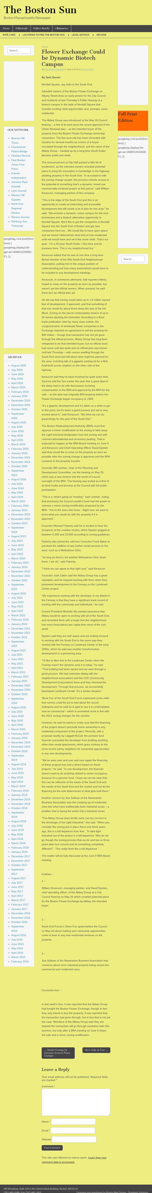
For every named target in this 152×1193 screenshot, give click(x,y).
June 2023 (17, 545)
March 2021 (18, 672)
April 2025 (17, 440)
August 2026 (18, 365)
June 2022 (17, 602)
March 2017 (18, 900)
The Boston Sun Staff (54, 69)
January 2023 (19, 567)
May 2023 (17, 549)
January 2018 (19, 851)
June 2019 (17, 773)
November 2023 (20, 518)
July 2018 (17, 825)
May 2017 (17, 891)
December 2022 (20, 571)
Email (46, 1130)
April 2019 (17, 781)
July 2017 (17, 882)
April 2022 (17, 610)
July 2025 (17, 426)
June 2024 (17, 488)
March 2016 (18, 957)
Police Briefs (41, 28)
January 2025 (19, 453)
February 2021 (20, 676)
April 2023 (17, 553)
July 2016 (17, 939)
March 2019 (18, 786)
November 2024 (20, 461)
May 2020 (17, 720)
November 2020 (20, 689)
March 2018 (18, 843)
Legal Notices (80, 35)
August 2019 (18, 764)
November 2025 (20, 404)
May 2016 (17, 948)
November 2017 (20, 860)
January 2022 (19, 624)
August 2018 (18, 821)
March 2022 (18, 615)
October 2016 (19, 921)
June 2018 (17, 829)
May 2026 (17, 378)
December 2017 (20, 856)
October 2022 (19, 580)
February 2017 (20, 904)
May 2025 (17, 435)
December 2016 (20, 913)
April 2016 (17, 952)
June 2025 (17, 431)
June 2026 (17, 374)
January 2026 (19, 396)
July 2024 (17, 483)
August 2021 (18, 650)
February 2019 (20, 790)
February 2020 (20, 733)
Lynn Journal (18, 190)
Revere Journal (20, 217)
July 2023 (17, 540)
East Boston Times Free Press (18, 164)
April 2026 (17, 383)
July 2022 (17, 597)
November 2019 (20, 746)
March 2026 (18, 387)
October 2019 (19, 751)
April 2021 (17, 667)
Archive (101, 35)
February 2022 (20, 619)
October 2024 (19, 466)
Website (46, 1139)
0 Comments (87, 69)
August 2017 (18, 878)
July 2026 (17, 369)
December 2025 (20, 400)
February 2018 (20, 847)
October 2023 (19, 523)
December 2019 (20, 742)
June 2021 (17, 659)
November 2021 (20, 632)
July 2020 (17, 711)
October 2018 (19, 808)
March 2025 (18, 444)
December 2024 (20, 457)
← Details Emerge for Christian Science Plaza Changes (57, 1053)
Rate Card (9, 35)
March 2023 (18, 558)
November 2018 (20, 803)
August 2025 (18, 422)
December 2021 (20, 628)
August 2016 (18, 935)
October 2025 (19, 409)
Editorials (22, 28)
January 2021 (19, 681)
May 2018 (17, 834)
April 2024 (17, 496)
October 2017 (19, 865)
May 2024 (17, 492)
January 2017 (19, 909)
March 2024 (18, 501)
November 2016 (20, 917)
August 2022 (18, 593)
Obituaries (61, 28)
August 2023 (18, 536)
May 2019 (17, 777)
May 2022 (17, 606)
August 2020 (18, 707)
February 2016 (20, 961)
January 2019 (19, 794)
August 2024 (18, 479)
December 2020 (20, 685)
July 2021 (17, 654)
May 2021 (17, 663)
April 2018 (17, 838)
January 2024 (19, 510)
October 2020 (19, 694)
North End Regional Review (17, 208)
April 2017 (17, 895)
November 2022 (20, 575)
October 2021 (19, 637)
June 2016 (17, 944)
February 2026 (20, 391)
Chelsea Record (20, 155)
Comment (48, 1086)
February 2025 (20, 448)
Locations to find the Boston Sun (44, 35)
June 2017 (17, 886)
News (6, 28)
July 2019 (17, 768)
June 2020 (17, 716)
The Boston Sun (40, 10)
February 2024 (20, 505)
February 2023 (20, 562)
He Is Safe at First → (96, 1050)
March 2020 (18, 729)
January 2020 (19, 737)
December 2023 (20, 514)
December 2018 (20, 799)
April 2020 (17, 724)
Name (46, 1121)
